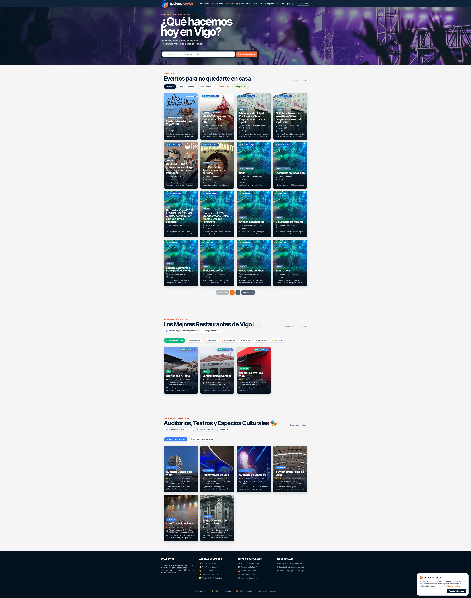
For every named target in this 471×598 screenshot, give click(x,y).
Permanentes (223, 87)
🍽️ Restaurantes (254, 3)
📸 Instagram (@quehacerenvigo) (290, 563)
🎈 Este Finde (217, 3)
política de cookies (452, 586)
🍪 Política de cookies (244, 591)
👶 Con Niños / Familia (208, 574)
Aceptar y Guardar (456, 591)
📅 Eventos (204, 3)
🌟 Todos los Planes (207, 563)
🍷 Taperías (245, 340)
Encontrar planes (246, 54)
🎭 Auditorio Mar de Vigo (248, 563)
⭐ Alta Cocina (277, 340)
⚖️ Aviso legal (200, 591)
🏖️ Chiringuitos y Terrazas (202, 439)
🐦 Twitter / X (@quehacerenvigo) (290, 571)
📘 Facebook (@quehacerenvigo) (290, 567)
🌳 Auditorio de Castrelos (248, 578)
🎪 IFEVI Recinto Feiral (247, 571)
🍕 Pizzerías (261, 340)
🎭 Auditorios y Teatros (175, 439)
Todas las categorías (174, 340)
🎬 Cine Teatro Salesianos (248, 574)
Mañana (191, 87)
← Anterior (222, 292)
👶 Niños (240, 3)
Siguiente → (248, 292)
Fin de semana (206, 87)
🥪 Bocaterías (194, 340)
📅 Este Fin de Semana (208, 567)
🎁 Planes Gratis (206, 571)
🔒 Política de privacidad (221, 591)
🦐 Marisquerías (228, 340)
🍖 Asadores (210, 340)
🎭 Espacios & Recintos (274, 3)
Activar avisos (302, 4)
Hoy (181, 87)
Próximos (170, 87)
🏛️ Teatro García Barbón (248, 567)
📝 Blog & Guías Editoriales (210, 578)
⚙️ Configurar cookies (267, 591)
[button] (181, 116)
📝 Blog (290, 3)
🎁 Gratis (230, 3)
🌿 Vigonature (240, 87)
